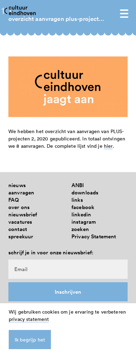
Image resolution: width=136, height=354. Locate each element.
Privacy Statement (93, 236)
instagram (83, 221)
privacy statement (29, 319)
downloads (84, 192)
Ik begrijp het (30, 339)
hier (108, 146)
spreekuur (20, 236)
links (77, 199)
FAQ (13, 199)
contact (17, 229)
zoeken (80, 229)
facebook (82, 207)
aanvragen (21, 192)
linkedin (81, 214)
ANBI (77, 185)
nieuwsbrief (22, 214)
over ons (19, 207)
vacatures (20, 221)
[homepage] (22, 10)
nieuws (17, 185)
